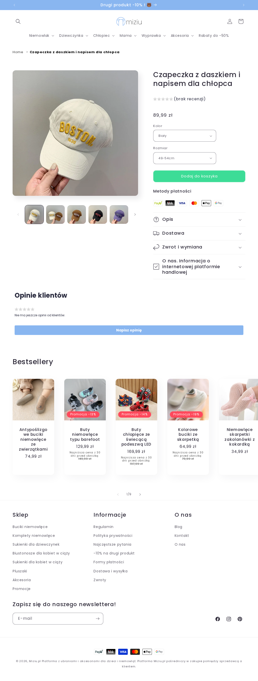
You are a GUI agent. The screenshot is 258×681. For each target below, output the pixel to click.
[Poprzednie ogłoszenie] (14, 5)
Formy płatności (108, 562)
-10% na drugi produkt (114, 553)
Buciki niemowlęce (30, 526)
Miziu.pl (35, 661)
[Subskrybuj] (97, 619)
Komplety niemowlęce (34, 535)
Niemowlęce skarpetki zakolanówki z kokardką (239, 437)
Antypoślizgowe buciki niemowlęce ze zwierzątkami (33, 439)
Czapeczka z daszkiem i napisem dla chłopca (75, 52)
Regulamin (103, 526)
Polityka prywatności (112, 535)
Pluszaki (20, 571)
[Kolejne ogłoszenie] (243, 5)
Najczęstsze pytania (112, 544)
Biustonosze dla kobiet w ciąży (41, 553)
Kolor (157, 125)
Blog (178, 526)
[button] (18, 21)
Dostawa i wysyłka (110, 571)
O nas (180, 544)
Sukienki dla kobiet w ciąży (37, 562)
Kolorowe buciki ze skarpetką (188, 434)
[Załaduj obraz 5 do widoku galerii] (119, 214)
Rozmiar (160, 148)
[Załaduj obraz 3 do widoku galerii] (76, 214)
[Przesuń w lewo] (18, 214)
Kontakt (182, 535)
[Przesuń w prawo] (135, 214)
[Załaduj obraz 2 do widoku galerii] (55, 214)
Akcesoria (22, 579)
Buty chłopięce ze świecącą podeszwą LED (136, 437)
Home (18, 52)
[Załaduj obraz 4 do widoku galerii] (97, 214)
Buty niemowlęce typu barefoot (85, 434)
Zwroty (99, 579)
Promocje (22, 588)
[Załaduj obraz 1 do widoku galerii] (34, 214)
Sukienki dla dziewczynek (36, 544)
